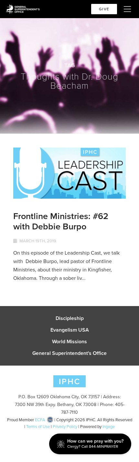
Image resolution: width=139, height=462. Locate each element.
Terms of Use (38, 427)
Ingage (108, 427)
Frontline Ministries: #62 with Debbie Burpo (60, 221)
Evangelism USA (69, 330)
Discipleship (70, 318)
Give (104, 9)
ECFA (40, 420)
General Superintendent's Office (69, 353)
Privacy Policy (65, 427)
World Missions (69, 341)
